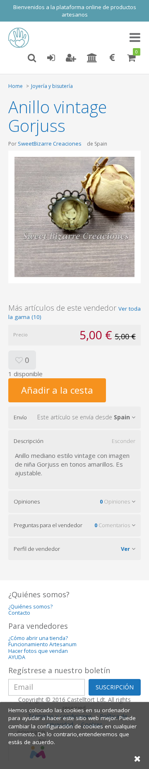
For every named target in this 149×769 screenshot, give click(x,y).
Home (15, 86)
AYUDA (16, 657)
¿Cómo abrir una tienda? (38, 638)
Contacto (19, 612)
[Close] (137, 758)
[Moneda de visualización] (112, 58)
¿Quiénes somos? (30, 606)
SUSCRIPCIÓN (115, 687)
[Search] (31, 58)
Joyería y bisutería (52, 86)
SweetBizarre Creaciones (50, 143)
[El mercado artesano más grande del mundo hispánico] (20, 37)
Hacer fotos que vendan (38, 651)
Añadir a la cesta (57, 390)
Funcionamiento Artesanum (42, 644)
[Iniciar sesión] (50, 58)
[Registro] (71, 58)
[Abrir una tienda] (92, 58)
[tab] (74, 417)
